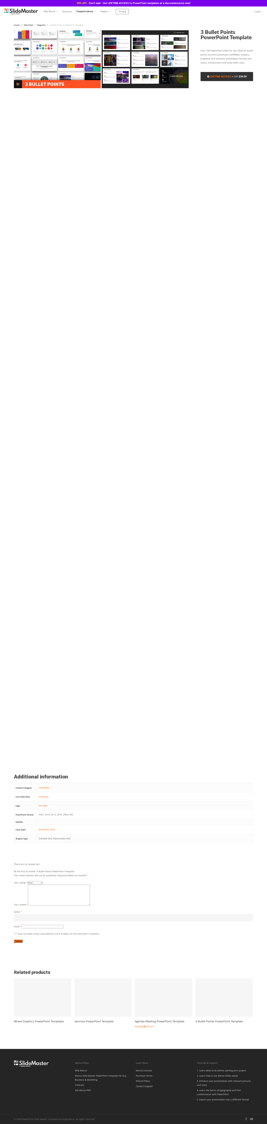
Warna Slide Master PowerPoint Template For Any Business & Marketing (100, 1077)
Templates (44, 787)
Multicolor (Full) (47, 829)
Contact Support (144, 1086)
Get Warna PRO (83, 1090)
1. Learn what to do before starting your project (221, 1070)
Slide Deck (28, 25)
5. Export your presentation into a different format (223, 1099)
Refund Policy (143, 1081)
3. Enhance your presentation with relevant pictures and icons (224, 1083)
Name (18, 911)
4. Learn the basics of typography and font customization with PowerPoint (219, 1092)
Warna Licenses (144, 1070)
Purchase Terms (144, 1075)
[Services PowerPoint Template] (103, 997)
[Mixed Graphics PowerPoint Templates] (42, 997)
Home (17, 25)
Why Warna (81, 1070)
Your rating (20, 882)
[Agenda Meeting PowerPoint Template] (163, 997)
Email (17, 926)
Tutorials (79, 1085)
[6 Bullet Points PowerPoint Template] (224, 997)
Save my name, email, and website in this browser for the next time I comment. (59, 933)
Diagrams (41, 25)
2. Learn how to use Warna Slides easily (217, 1075)
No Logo (43, 805)
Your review (21, 904)
